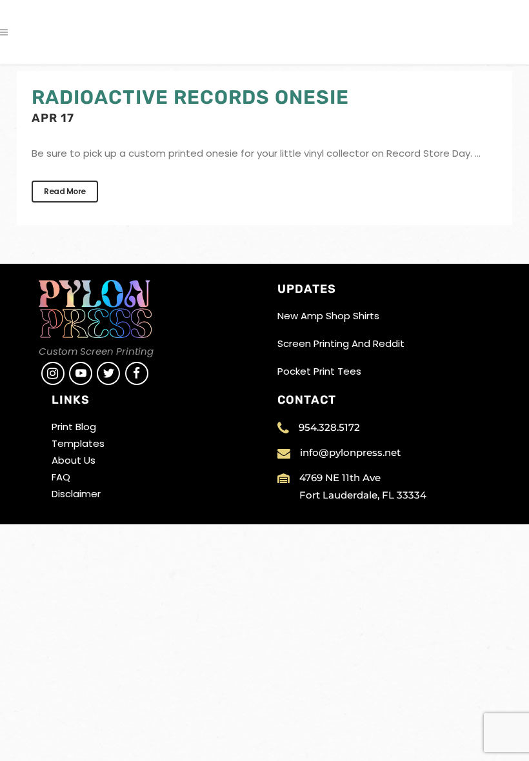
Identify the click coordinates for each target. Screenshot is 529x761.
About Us (73, 460)
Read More (65, 191)
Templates (78, 443)
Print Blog (74, 426)
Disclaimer (76, 493)
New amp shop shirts (328, 315)
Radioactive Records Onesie (190, 97)
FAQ (61, 477)
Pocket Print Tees (319, 371)
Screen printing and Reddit (340, 343)
